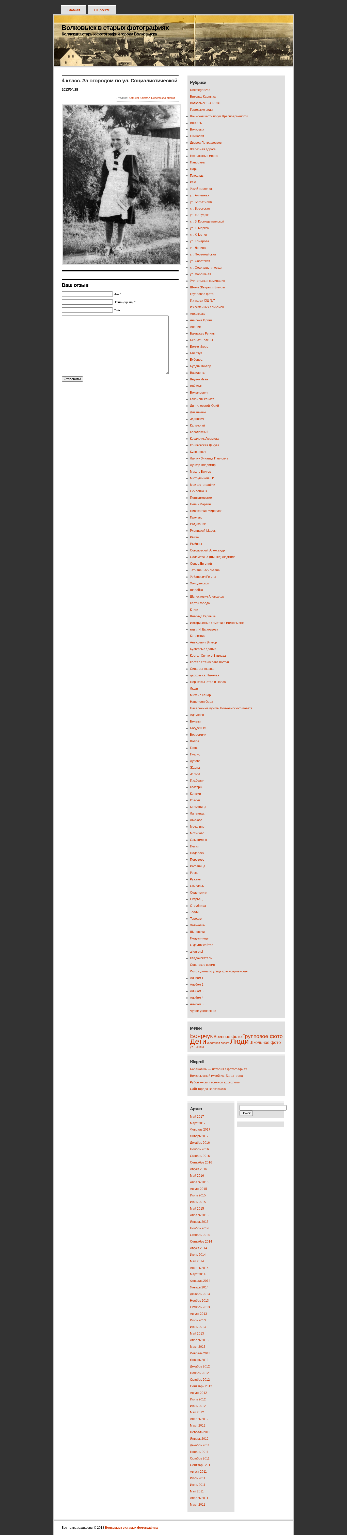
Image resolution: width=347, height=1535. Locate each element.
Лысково (196, 820)
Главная (74, 10)
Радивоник (198, 524)
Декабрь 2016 (200, 1142)
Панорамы (198, 162)
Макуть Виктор (200, 471)
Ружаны (195, 879)
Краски (195, 800)
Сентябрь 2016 (201, 1162)
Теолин (195, 912)
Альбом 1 (196, 978)
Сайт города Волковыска (208, 1089)
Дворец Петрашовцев (206, 142)
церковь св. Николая (204, 675)
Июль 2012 (198, 1399)
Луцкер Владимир (203, 465)
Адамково (197, 715)
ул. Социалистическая (206, 267)
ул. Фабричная (200, 274)
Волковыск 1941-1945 (205, 103)
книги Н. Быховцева (204, 629)
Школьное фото (265, 1042)
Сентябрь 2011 (201, 1465)
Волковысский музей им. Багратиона (216, 1076)
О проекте (102, 10)
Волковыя (197, 129)
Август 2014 (198, 1248)
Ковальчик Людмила (204, 438)
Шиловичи (197, 932)
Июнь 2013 (198, 1327)
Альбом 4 (196, 998)
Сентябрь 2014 (201, 1241)
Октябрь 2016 (200, 1156)
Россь (194, 873)
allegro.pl (196, 951)
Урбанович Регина (203, 577)
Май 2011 (197, 1491)
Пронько (196, 517)
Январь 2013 (199, 1360)
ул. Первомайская (203, 254)
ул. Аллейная (199, 195)
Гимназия (197, 136)
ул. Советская (200, 261)
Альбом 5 (196, 1004)
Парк (193, 169)
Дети (198, 1041)
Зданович (197, 419)
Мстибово (197, 833)
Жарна (195, 767)
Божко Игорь (199, 346)
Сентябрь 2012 (201, 1386)
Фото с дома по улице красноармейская (219, 971)
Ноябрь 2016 (199, 1149)
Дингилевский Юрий (204, 406)
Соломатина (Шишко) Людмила (212, 557)
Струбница (198, 906)
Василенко (198, 373)
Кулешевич (198, 452)
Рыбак (194, 537)
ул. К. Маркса (199, 228)
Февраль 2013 (200, 1353)
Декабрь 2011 (200, 1445)
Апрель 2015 (199, 1215)
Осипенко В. (199, 491)
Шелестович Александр (207, 596)
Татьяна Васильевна (205, 570)
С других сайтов (201, 945)
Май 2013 (197, 1333)
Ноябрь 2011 (199, 1452)
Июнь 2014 (198, 1254)
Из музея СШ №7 (202, 300)
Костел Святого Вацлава (208, 655)
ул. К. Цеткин (199, 234)
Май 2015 (197, 1208)
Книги (194, 610)
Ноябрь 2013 (199, 1300)
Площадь (196, 175)
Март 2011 (197, 1504)
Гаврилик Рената (202, 399)
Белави (195, 721)
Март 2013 (198, 1346)
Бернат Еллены (139, 97)
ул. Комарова (199, 241)
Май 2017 (197, 1116)
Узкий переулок (201, 189)
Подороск (197, 853)
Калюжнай (197, 425)
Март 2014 (198, 1274)
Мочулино (197, 826)
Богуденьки (198, 728)
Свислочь (197, 886)
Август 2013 (198, 1314)
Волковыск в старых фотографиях (115, 27)
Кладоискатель (201, 958)
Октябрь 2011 (200, 1458)
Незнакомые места (204, 156)
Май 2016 (197, 1175)
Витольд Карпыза (203, 96)
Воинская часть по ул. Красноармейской (219, 116)
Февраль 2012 (200, 1432)
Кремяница (198, 807)
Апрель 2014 (199, 1268)
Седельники (199, 892)
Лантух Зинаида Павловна (209, 458)
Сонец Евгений (201, 563)
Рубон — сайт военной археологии (215, 1082)
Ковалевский (199, 432)
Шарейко (196, 590)
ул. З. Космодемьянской (207, 221)
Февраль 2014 (200, 1281)
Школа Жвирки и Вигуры (207, 287)
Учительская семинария (207, 281)
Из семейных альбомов (207, 307)
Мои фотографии (202, 485)
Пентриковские (201, 498)
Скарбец (196, 899)
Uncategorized (200, 90)
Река (193, 182)
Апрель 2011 (199, 1498)
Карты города (200, 603)
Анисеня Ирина (201, 320)
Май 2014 (197, 1261)
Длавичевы (198, 412)
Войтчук (195, 386)
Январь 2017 (199, 1136)
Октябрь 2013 (200, 1307)
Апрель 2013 (199, 1340)
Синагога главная (202, 669)
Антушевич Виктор (203, 642)
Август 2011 (198, 1471)
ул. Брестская (200, 208)
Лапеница (197, 813)
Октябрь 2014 (200, 1235)
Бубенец (196, 359)
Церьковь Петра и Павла (208, 682)
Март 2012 (198, 1425)
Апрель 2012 (199, 1419)
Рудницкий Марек (202, 530)
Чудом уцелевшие (203, 1011)
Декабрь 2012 (200, 1366)
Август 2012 (198, 1393)
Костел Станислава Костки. (210, 662)
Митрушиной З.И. (202, 478)
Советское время (163, 97)
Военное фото (228, 1036)
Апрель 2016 (199, 1182)
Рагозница (197, 866)
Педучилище (199, 938)
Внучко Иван (199, 379)
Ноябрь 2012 (199, 1373)
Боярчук (196, 353)
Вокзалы (196, 123)
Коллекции (198, 636)
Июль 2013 (198, 1320)
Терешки (196, 918)
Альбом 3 (196, 991)
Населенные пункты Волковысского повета (221, 708)
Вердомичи (198, 734)
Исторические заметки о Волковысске (217, 623)
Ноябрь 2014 (199, 1228)
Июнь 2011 (198, 1485)
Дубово (195, 761)
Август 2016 (198, 1169)
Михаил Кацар (200, 695)
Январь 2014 (199, 1287)
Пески (194, 846)
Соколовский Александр (207, 550)
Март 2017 (198, 1123)
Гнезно (195, 754)
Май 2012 (197, 1412)
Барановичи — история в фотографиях (218, 1069)
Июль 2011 (198, 1478)
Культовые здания (203, 649)
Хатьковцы (198, 925)
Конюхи (195, 794)
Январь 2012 (199, 1438)
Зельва (195, 774)
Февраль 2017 (200, 1129)
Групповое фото (202, 294)
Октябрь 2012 (200, 1379)
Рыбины (196, 544)
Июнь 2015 (198, 1202)
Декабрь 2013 (200, 1294)
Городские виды (201, 110)
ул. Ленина (198, 248)
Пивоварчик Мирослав (206, 511)
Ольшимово (198, 840)
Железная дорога (203, 149)
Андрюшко (197, 314)
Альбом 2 (196, 984)
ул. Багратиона (201, 202)
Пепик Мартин (200, 504)
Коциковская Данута (204, 445)
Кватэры (196, 787)
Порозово (197, 859)
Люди (194, 688)
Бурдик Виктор (200, 366)
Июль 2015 (198, 1195)
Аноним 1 (197, 327)
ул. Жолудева (200, 215)
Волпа (194, 741)
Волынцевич (199, 392)
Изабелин (197, 780)
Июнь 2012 (198, 1406)
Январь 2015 (199, 1222)
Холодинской (199, 583)
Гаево (194, 748)
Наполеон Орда (201, 702)
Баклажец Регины (202, 333)
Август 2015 (198, 1189)
